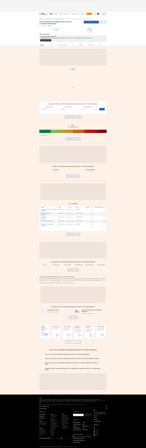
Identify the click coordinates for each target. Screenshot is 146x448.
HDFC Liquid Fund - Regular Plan (46, 213)
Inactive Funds (64, 428)
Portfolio (60, 13)
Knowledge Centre (76, 422)
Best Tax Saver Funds (42, 424)
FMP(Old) (44, 25)
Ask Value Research (77, 424)
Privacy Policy (66, 446)
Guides (84, 422)
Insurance (52, 431)
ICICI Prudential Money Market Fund (47, 220)
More (80, 13)
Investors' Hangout (53, 423)
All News (71, 317)
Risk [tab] (73, 44)
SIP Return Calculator (65, 419)
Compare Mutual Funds (65, 418)
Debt (40, 25)
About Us (96, 415)
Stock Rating (85, 429)
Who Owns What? (64, 425)
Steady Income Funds (42, 423)
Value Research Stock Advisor (79, 440)
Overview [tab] (42, 44)
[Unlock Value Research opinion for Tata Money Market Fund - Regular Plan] (70, 224)
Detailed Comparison (71, 234)
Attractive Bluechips (42, 430)
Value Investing (53, 424)
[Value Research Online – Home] (43, 14)
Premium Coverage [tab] (62, 44)
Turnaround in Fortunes (53, 310)
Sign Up (104, 13)
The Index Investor (53, 416)
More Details (71, 269)
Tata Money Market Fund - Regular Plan (47, 224)
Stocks (73, 13)
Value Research (90, 313)
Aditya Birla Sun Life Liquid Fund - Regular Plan (49, 209)
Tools (63, 414)
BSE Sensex (41, 434)
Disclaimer (71, 446)
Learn (84, 427)
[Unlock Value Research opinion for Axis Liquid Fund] (70, 217)
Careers (95, 417)
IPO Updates (53, 432)
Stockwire (52, 433)
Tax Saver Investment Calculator (65, 424)
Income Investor (53, 428)
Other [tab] (100, 44)
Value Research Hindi (77, 429)
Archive (52, 414)
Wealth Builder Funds (42, 422)
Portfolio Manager (64, 415)
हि (99, 13)
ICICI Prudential (58, 18)
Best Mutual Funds (65, 416)
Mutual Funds (48, 18)
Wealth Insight (54, 13)
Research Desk (56, 312)
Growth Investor (53, 427)
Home (40, 18)
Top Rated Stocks (42, 429)
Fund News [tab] (91, 44)
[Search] (95, 14)
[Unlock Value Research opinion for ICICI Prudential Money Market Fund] (70, 221)
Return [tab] (51, 44)
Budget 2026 (53, 420)
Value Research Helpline (54, 422)
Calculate (102, 109)
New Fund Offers (64, 420)
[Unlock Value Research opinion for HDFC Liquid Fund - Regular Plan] (70, 213)
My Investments (42, 414)
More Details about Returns (71, 117)
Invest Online (43, 214)
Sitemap (75, 446)
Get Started (52, 418)
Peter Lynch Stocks (42, 431)
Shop (84, 424)
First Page (52, 435)
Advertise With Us (97, 421)
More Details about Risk (71, 138)
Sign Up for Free (88, 414)
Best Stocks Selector (65, 422)
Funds (65, 13)
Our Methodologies (77, 427)
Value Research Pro (77, 442)
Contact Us (96, 419)
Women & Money (53, 419)
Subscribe (89, 13)
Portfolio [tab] (81, 44)
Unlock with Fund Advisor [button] (45, 40)
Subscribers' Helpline (54, 415)
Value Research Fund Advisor (78, 438)
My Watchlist (41, 416)
